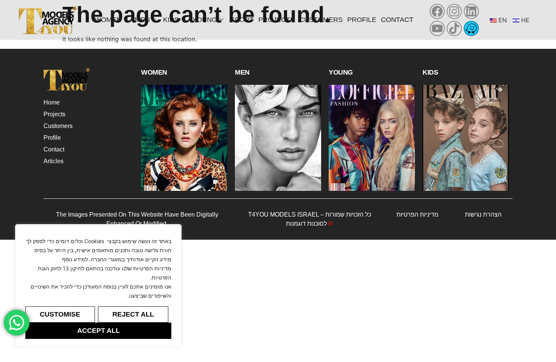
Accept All (98, 330)
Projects (276, 19)
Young (204, 19)
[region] (98, 285)
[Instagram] (454, 11)
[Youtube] (437, 28)
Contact (397, 19)
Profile (361, 19)
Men (142, 19)
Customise (60, 314)
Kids (171, 19)
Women (108, 19)
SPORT (242, 19)
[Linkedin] (471, 11)
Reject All (133, 314)
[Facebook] (437, 11)
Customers (321, 19)
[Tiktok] (454, 28)
